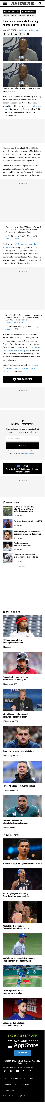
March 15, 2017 (12, 238)
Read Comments (24, 379)
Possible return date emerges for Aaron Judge (22, 544)
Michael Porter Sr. (27, 15)
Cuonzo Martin (10, 15)
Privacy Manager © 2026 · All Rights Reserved (18, 1067)
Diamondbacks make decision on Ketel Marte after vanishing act (15, 678)
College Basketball (11, 11)
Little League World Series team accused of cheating (13, 991)
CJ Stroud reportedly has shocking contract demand (13, 641)
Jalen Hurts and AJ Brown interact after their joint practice (15, 821)
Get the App (22, 1052)
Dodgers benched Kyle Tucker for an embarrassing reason (14, 1024)
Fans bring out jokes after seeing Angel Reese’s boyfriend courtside (16, 894)
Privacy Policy (29, 454)
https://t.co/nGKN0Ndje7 (16, 322)
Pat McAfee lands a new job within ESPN (28, 521)
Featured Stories (28, 11)
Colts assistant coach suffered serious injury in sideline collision (26, 555)
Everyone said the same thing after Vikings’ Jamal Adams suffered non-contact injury (24, 509)
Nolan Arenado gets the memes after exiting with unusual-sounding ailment (27, 532)
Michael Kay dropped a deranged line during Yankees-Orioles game (15, 715)
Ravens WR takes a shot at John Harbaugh (19, 786)
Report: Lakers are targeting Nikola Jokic (18, 751)
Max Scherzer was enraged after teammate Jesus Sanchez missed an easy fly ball (19, 959)
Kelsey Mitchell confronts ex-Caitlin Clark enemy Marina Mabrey (16, 927)
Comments (34, 30)
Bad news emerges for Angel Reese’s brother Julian (22, 863)
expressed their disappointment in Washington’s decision (22, 368)
